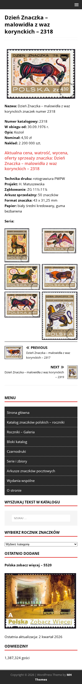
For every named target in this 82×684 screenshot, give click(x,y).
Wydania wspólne (21, 480)
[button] (76, 4)
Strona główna (18, 412)
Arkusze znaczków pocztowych (31, 471)
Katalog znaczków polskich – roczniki (35, 422)
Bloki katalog (17, 441)
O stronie (14, 490)
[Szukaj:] (41, 518)
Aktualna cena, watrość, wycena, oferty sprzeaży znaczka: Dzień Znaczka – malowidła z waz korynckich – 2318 (36, 160)
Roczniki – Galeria (21, 432)
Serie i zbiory (17, 461)
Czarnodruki (16, 451)
